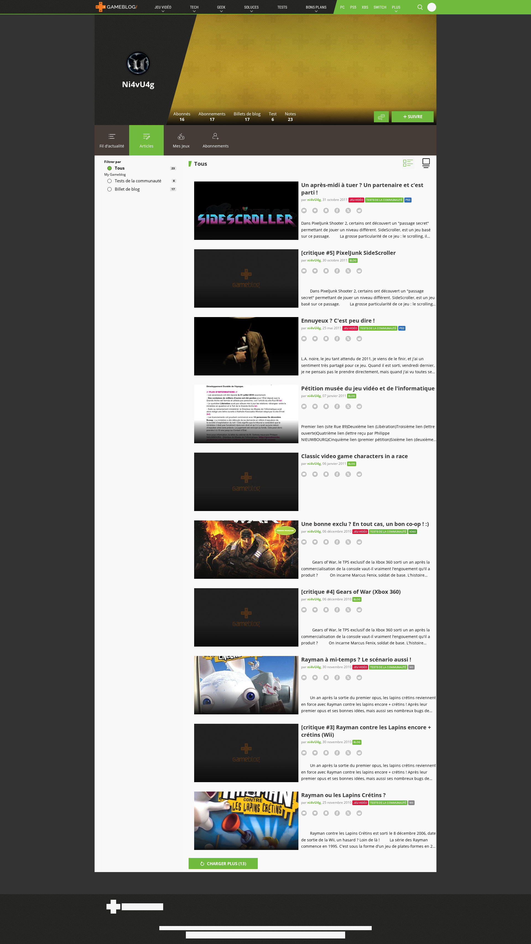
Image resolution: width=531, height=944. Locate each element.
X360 (412, 531)
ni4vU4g (314, 199)
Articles (146, 146)
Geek (221, 7)
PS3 (407, 199)
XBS (365, 7)
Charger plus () (226, 863)
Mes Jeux (181, 146)
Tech (194, 7)
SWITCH (380, 7)
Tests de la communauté (384, 199)
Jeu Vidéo (163, 7)
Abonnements (216, 146)
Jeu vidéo (356, 199)
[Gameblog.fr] (116, 7)
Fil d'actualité (112, 146)
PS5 (353, 7)
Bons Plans (316, 7)
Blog (353, 260)
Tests (282, 7)
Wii (411, 667)
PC (342, 7)
